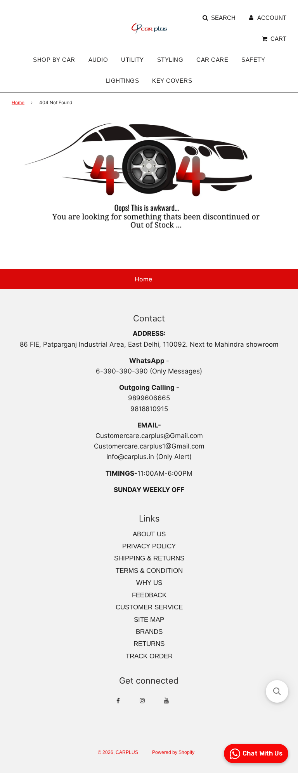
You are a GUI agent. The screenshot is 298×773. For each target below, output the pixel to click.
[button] (277, 691)
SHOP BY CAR (54, 59)
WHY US (149, 582)
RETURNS (149, 643)
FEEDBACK (149, 595)
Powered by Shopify (173, 752)
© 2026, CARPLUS (118, 752)
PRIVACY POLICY (149, 546)
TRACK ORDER (149, 656)
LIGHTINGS (122, 80)
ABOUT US (149, 534)
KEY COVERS (172, 80)
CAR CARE (212, 59)
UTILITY (132, 59)
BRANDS (149, 631)
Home (18, 102)
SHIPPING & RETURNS (149, 558)
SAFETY (253, 59)
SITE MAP (149, 619)
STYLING (170, 59)
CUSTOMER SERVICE (149, 607)
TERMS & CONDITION (149, 570)
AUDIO (98, 59)
